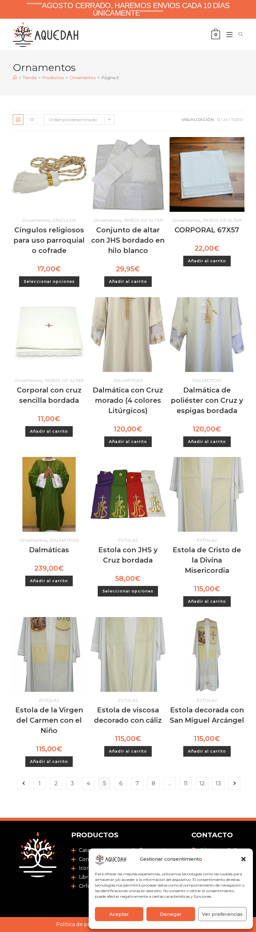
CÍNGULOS (64, 220)
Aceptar (119, 914)
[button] (243, 859)
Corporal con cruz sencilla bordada (49, 395)
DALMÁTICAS (128, 380)
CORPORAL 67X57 (207, 230)
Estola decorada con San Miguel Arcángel (207, 715)
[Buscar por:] (238, 34)
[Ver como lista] (32, 119)
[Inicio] (15, 77)
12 (218, 119)
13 (218, 783)
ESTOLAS (128, 540)
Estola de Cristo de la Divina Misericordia (207, 560)
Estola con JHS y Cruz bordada (128, 555)
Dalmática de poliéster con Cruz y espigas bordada (207, 400)
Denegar (171, 914)
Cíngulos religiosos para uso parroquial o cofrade (49, 240)
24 (225, 119)
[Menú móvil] (228, 34)
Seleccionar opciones (49, 281)
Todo (237, 119)
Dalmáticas (49, 550)
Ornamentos (36, 220)
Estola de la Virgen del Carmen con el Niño (49, 720)
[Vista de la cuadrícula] (18, 119)
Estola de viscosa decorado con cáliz (128, 715)
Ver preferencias (222, 914)
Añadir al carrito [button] (128, 281)
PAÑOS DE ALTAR (143, 220)
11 (186, 783)
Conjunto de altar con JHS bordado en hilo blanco (128, 240)
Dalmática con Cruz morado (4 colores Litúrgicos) (128, 400)
